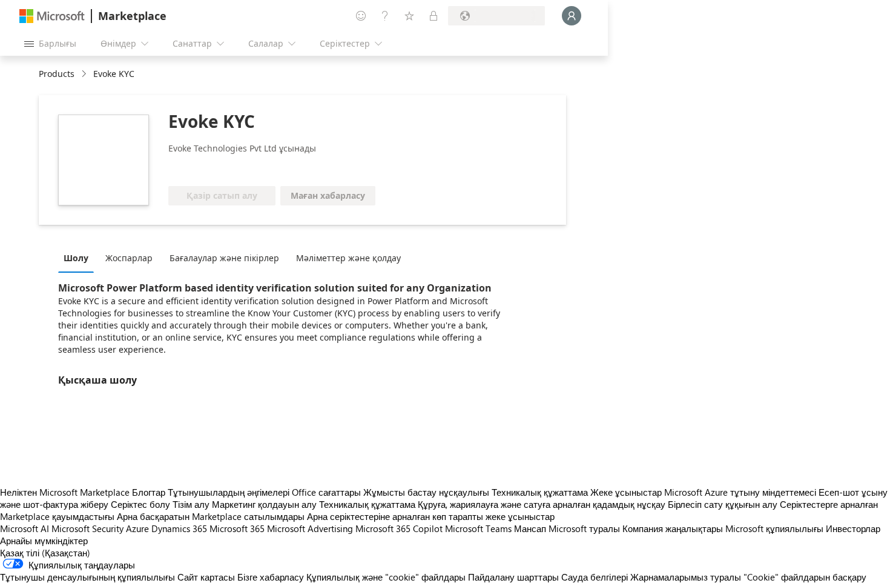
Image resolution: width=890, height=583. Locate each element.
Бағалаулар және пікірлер (224, 258)
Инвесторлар (853, 528)
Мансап (530, 528)
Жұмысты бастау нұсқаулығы (426, 492)
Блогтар (148, 492)
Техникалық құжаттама (540, 492)
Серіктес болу (140, 504)
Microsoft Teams (478, 528)
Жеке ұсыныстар (626, 492)
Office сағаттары (326, 492)
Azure (137, 528)
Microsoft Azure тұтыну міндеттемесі (741, 492)
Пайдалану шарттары (513, 577)
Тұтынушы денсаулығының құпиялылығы (87, 577)
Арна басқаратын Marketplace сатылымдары (211, 516)
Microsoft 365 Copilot (399, 528)
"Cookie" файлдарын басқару (804, 577)
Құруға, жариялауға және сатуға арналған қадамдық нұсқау (541, 504)
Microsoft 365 (237, 528)
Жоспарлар (129, 258)
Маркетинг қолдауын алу (264, 504)
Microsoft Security (87, 528)
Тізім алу (191, 504)
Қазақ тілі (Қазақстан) (45, 553)
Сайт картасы (206, 577)
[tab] (79, 257)
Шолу (76, 258)
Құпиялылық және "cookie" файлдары (386, 577)
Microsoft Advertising (310, 528)
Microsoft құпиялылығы (774, 528)
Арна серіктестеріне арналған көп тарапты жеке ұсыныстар (431, 516)
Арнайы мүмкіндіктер (44, 541)
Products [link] (56, 73)
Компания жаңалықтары (672, 528)
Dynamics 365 (179, 528)
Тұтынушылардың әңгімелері (228, 492)
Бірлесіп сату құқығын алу (722, 504)
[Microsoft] (52, 16)
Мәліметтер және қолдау (348, 258)
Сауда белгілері (594, 577)
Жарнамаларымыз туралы (685, 577)
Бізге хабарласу (270, 577)
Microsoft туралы (584, 528)
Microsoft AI (24, 528)
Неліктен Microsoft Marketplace (65, 492)
